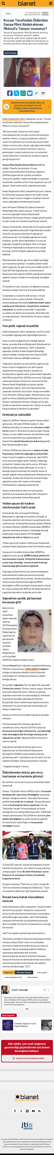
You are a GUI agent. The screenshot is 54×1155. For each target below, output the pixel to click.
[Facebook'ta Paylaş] (10, 93)
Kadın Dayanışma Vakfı (13, 118)
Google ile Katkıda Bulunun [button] (30, 1058)
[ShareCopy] (36, 93)
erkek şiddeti (32, 668)
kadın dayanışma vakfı (13, 977)
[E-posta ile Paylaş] (43, 93)
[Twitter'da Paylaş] (16, 93)
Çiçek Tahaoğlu (20, 989)
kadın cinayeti (32, 977)
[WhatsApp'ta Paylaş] (23, 93)
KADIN (8, 14)
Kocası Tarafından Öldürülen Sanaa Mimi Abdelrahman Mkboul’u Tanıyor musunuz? (25, 24)
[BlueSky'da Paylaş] (30, 93)
